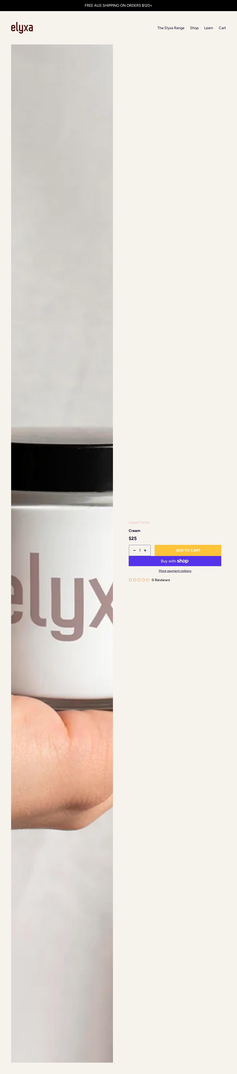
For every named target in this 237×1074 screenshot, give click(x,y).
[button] (107, 49)
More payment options (175, 571)
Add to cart (188, 550)
